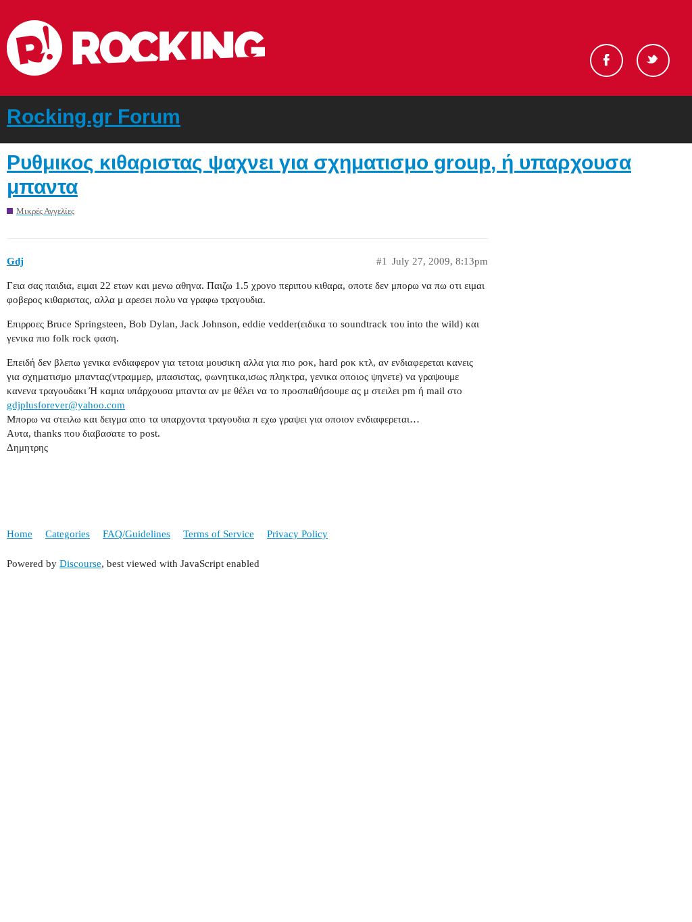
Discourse (80, 563)
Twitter (653, 60)
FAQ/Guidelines (136, 533)
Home (19, 533)
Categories (67, 533)
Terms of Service (218, 533)
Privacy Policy (297, 533)
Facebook (606, 60)
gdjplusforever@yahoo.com (66, 405)
